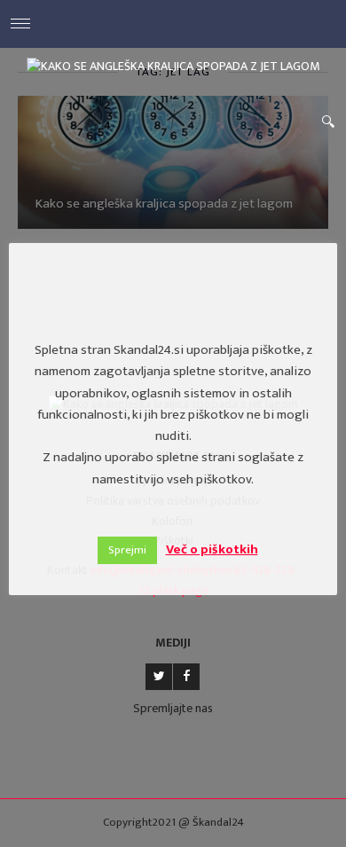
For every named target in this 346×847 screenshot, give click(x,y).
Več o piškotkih (212, 549)
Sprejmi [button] (127, 550)
